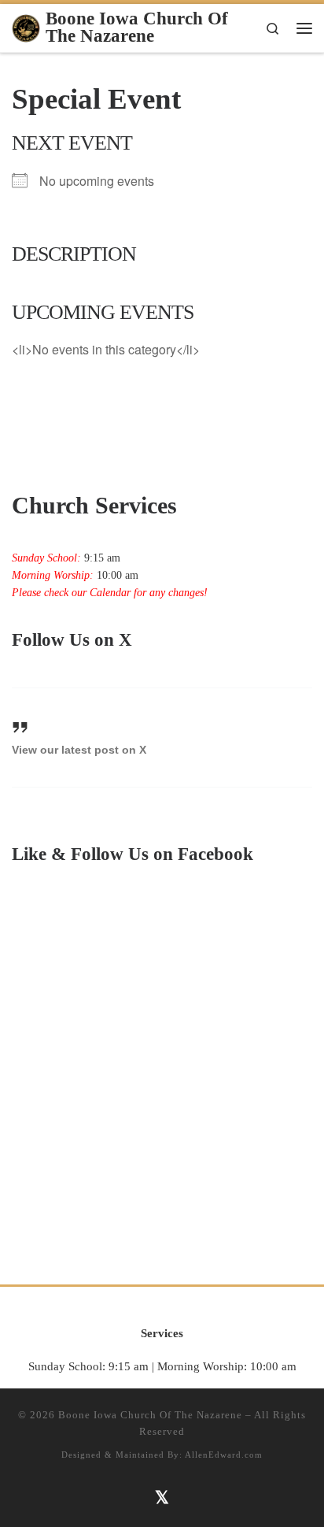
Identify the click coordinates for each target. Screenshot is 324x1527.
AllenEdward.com (224, 1454)
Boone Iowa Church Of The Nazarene (150, 1415)
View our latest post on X (79, 749)
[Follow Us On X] (162, 1496)
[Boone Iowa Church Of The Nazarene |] (26, 26)
